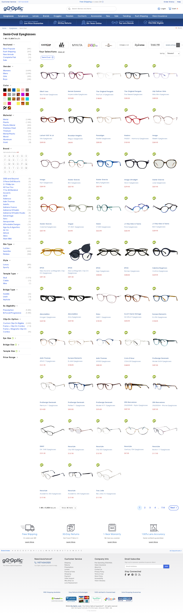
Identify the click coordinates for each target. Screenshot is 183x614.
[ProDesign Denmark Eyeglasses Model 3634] (165, 342)
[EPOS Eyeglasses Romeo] (137, 252)
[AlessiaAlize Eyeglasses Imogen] (52, 298)
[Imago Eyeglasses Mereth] (165, 119)
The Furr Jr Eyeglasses (104, 94)
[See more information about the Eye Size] (13, 338)
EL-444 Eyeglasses (75, 361)
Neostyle (71, 446)
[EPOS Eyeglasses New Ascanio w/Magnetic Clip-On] (52, 252)
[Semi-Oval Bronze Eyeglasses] (14, 99)
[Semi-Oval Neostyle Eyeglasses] (124, 45)
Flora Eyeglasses (130, 227)
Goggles (57, 16)
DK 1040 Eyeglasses (48, 449)
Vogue (70, 224)
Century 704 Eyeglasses (134, 449)
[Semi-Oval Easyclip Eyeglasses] (46, 45)
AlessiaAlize (45, 314)
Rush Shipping (141, 16)
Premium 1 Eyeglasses (49, 405)
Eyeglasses (8, 16)
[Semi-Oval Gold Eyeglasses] (18, 90)
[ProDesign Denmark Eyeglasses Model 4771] (109, 386)
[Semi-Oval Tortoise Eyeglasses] (18, 94)
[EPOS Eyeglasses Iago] (109, 252)
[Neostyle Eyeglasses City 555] (81, 430)
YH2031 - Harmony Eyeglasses (136, 138)
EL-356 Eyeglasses (159, 317)
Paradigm (100, 135)
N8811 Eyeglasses (103, 317)
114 (163, 508)
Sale (116, 16)
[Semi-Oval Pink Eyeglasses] (23, 90)
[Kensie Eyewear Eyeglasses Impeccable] (81, 75)
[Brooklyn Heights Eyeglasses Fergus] (81, 119)
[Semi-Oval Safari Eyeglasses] (9, 108)
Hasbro (127, 135)
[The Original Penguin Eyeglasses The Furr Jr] (109, 75)
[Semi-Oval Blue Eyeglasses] (14, 90)
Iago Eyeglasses (102, 271)
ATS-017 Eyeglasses (47, 361)
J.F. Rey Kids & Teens (132, 224)
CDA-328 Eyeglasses (132, 361)
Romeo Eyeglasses (132, 271)
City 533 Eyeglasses (104, 450)
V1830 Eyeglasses (103, 227)
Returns (67, 565)
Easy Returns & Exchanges (78, 592)
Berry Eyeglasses (102, 183)
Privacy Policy (99, 571)
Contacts (82, 16)
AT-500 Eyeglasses (103, 361)
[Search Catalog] (69, 8)
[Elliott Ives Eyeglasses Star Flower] (52, 75)
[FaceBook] (125, 575)
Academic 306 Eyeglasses (50, 494)
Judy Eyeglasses (159, 183)
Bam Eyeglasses (158, 227)
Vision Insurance (100, 565)
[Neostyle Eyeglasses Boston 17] (165, 430)
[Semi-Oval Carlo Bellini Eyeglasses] (108, 45)
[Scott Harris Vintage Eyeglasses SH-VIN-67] (137, 298)
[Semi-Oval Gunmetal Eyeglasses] (27, 90)
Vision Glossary (100, 580)
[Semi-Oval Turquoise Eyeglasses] (27, 99)
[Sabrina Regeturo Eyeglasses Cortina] (165, 252)
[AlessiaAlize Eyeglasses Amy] (81, 298)
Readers (69, 16)
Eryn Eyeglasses (46, 183)
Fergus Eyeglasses (75, 139)
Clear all (61, 52)
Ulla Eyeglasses (46, 138)
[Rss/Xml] (139, 575)
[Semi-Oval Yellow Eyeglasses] (18, 103)
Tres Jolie (100, 491)
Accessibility (99, 578)
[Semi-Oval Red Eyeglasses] (5, 94)
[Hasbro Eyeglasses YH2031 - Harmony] (137, 119)
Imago (155, 135)
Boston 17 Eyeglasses (161, 450)
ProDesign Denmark (160, 358)
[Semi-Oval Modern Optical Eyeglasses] (171, 45)
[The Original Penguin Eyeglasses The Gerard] (137, 75)
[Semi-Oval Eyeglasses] (16, 562)
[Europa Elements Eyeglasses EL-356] (165, 298)
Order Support (69, 578)
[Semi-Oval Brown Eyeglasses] (9, 90)
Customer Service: (9, 2)
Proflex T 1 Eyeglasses (76, 405)
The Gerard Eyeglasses (133, 94)
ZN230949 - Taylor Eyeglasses (136, 405)
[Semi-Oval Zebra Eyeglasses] (5, 108)
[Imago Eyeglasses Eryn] (52, 163)
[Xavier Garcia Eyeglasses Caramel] (52, 208)
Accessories (96, 16)
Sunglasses (23, 16)
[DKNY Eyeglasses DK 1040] (52, 430)
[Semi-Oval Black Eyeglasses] (5, 90)
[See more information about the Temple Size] (16, 351)
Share (179, 28)
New (108, 16)
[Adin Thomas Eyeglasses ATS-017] (52, 342)
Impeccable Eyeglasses (77, 94)
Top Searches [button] (92, 611)
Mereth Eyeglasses (159, 138)
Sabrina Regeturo (159, 268)
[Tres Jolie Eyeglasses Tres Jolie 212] (109, 474)
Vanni (98, 224)
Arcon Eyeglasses (131, 183)
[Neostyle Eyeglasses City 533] (109, 430)
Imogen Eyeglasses (48, 317)
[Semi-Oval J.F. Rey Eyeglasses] (62, 45)
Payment (67, 576)
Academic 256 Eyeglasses (78, 494)
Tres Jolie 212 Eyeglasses (106, 494)
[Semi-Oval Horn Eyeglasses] (23, 103)
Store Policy (99, 576)
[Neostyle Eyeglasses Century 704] (137, 430)
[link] (71, 599)
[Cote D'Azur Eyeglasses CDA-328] (137, 342)
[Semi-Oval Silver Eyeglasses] (14, 94)
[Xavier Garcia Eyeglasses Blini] (81, 163)
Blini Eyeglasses (74, 183)
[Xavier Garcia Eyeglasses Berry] (109, 163)
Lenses (36, 16)
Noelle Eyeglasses (103, 138)
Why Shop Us (69, 580)
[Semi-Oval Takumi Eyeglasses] (155, 45)
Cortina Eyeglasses (160, 271)
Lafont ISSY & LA (47, 135)
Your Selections (48, 52)
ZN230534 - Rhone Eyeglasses (164, 405)
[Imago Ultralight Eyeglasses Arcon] (137, 163)
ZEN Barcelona (130, 402)
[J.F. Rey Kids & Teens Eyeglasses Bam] (165, 207)
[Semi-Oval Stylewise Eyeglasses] (139, 45)
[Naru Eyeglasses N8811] (109, 298)
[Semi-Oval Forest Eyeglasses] (9, 99)
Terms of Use (99, 574)
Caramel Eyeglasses (48, 227)
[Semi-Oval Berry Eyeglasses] (9, 103)
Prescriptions (68, 567)
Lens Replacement (70, 583)
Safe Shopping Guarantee (131, 592)
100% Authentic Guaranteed (104, 592)
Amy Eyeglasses (74, 317)
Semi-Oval (23, 28)
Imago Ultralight (131, 180)
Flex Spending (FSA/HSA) (103, 563)
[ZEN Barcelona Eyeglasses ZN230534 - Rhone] (165, 386)
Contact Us (98, 569)
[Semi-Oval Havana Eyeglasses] (18, 99)
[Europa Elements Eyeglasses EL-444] (81, 342)
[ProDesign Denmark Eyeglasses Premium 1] (52, 386)
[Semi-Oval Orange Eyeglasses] (23, 99)
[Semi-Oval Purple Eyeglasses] (23, 94)
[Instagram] (136, 575)
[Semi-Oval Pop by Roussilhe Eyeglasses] (93, 45)
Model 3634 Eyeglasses (161, 361)
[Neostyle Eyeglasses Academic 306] (52, 474)
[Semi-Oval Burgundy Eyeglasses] (27, 94)
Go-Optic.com (75, 606)
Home (4, 28)
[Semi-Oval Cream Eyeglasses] (5, 103)
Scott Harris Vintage (132, 314)
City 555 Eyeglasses (76, 450)
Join (166, 566)
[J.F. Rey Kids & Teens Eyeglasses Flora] (137, 208)
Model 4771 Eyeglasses (105, 405)
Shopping (67, 574)
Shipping (67, 563)
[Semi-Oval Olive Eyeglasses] (27, 103)
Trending (127, 16)
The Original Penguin (104, 91)
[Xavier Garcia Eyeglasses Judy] (165, 163)
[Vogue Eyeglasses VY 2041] (81, 208)
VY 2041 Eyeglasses (76, 227)
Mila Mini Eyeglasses (160, 94)
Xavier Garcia (74, 180)
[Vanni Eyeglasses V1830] (109, 208)
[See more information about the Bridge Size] (16, 345)
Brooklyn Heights (75, 135)
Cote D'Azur (129, 358)
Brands (46, 16)
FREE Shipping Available (51, 592)
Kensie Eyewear (74, 91)
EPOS (42, 268)
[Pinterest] (132, 575)
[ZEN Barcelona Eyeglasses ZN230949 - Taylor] (137, 386)
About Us (98, 567)
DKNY (42, 446)
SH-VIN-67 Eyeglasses (132, 317)
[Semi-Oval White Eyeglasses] (14, 103)
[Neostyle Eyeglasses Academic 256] (81, 474)
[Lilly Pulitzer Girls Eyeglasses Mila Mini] (165, 75)
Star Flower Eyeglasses (49, 94)
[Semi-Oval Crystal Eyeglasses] (5, 99)
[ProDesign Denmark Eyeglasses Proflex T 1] (81, 386)
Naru (98, 314)
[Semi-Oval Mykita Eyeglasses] (77, 45)
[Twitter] (129, 575)
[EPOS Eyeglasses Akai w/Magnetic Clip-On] (81, 252)
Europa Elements (159, 314)
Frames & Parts (69, 571)
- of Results (47, 508)
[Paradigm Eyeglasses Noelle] (109, 119)
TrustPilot (96, 599)
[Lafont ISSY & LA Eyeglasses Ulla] (52, 119)
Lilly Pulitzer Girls (159, 91)
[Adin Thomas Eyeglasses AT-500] (109, 342)
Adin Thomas (45, 358)
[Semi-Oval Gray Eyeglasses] (9, 94)
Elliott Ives (44, 91)
